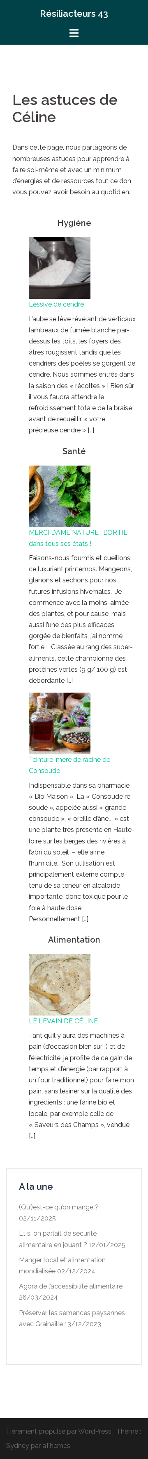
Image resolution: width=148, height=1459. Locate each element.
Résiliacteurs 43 (74, 13)
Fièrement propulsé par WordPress (58, 1431)
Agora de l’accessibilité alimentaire (71, 1286)
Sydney (17, 1446)
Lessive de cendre (56, 304)
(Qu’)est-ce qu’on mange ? (59, 1207)
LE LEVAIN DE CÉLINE (63, 1021)
